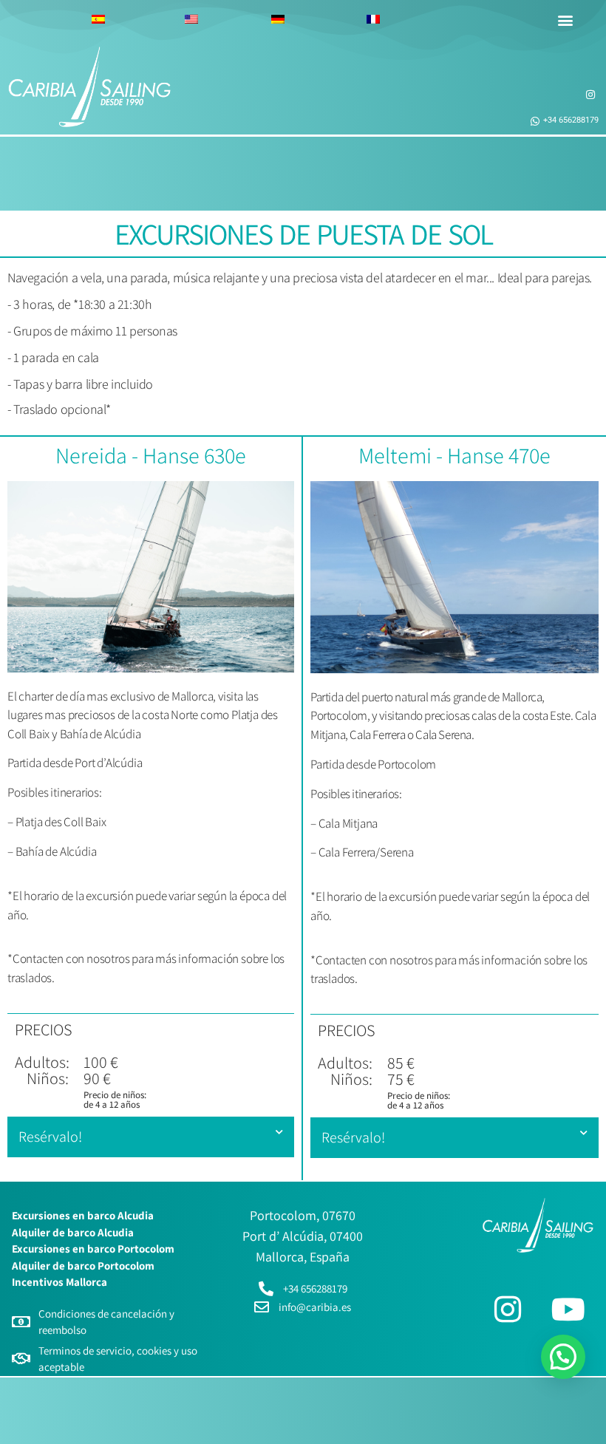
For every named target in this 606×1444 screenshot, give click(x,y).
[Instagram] (507, 1308)
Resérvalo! (50, 1136)
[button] (565, 19)
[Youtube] (568, 1308)
